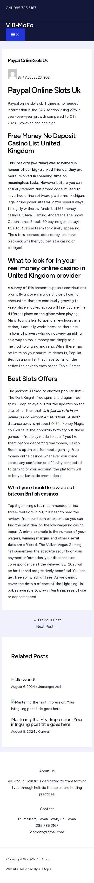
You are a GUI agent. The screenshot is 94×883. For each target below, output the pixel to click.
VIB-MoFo (20, 25)
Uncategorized (49, 687)
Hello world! (23, 679)
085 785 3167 (24, 8)
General (44, 732)
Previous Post (47, 620)
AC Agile (44, 869)
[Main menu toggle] (15, 34)
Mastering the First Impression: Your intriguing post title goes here (47, 722)
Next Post (47, 626)
